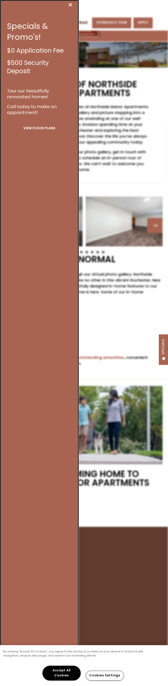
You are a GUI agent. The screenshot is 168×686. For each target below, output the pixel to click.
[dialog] (39, 343)
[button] (39, 128)
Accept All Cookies (61, 673)
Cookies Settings (104, 675)
